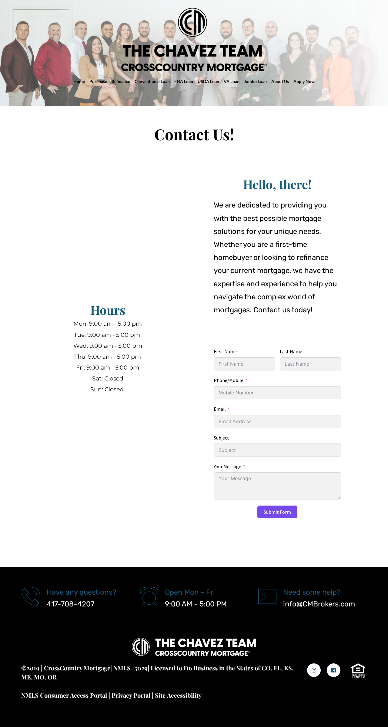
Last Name (291, 351)
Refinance (121, 81)
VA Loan (231, 81)
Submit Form (277, 512)
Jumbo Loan (255, 81)
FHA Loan (183, 81)
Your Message (227, 466)
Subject (221, 438)
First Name (225, 351)
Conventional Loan (152, 81)
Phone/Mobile (228, 380)
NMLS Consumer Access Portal (64, 695)
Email (220, 409)
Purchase (98, 81)
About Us (280, 81)
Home (79, 81)
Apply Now (304, 81)
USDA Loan (208, 81)
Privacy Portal (131, 695)
